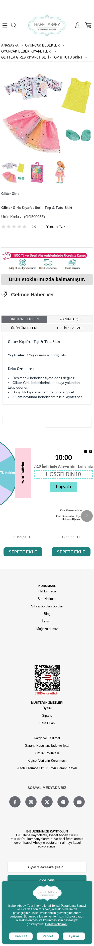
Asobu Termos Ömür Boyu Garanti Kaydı (47, 768)
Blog (47, 614)
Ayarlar (73, 936)
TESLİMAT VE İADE (70, 328)
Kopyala (63, 486)
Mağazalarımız (47, 629)
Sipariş (47, 715)
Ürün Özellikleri (24, 319)
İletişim (47, 621)
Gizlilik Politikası (47, 753)
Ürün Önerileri (24, 328)
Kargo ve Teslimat (47, 738)
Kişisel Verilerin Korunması (47, 760)
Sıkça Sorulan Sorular (47, 606)
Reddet (48, 936)
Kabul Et (21, 936)
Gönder (47, 881)
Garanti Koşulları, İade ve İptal (47, 745)
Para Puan (47, 723)
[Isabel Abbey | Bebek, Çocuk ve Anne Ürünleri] (47, 25)
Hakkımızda (47, 591)
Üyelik (47, 708)
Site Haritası (47, 599)
